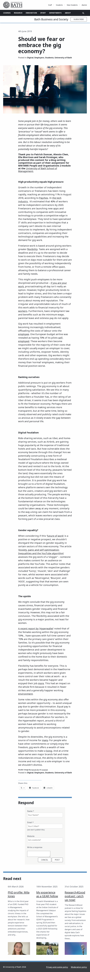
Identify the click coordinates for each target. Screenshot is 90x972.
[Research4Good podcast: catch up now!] (76, 948)
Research (18, 13)
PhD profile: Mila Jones (18, 894)
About (68, 13)
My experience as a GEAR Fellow (47, 894)
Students (59, 5)
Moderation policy (79, 967)
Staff (50, 5)
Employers (39, 57)
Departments (55, 13)
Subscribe (79, 19)
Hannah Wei (35, 770)
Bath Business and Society (51, 19)
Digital (30, 57)
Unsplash (45, 770)
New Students (72, 5)
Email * (30, 822)
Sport (43, 13)
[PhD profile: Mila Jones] (19, 948)
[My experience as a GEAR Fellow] (47, 948)
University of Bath (63, 57)
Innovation (31, 13)
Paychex (43, 198)
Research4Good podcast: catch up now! (75, 896)
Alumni (84, 5)
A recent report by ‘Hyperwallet (35, 628)
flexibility (32, 249)
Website (30, 836)
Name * (30, 811)
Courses (7, 13)
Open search (83, 13)
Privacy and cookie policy (57, 967)
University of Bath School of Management (37, 170)
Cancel (44, 860)
